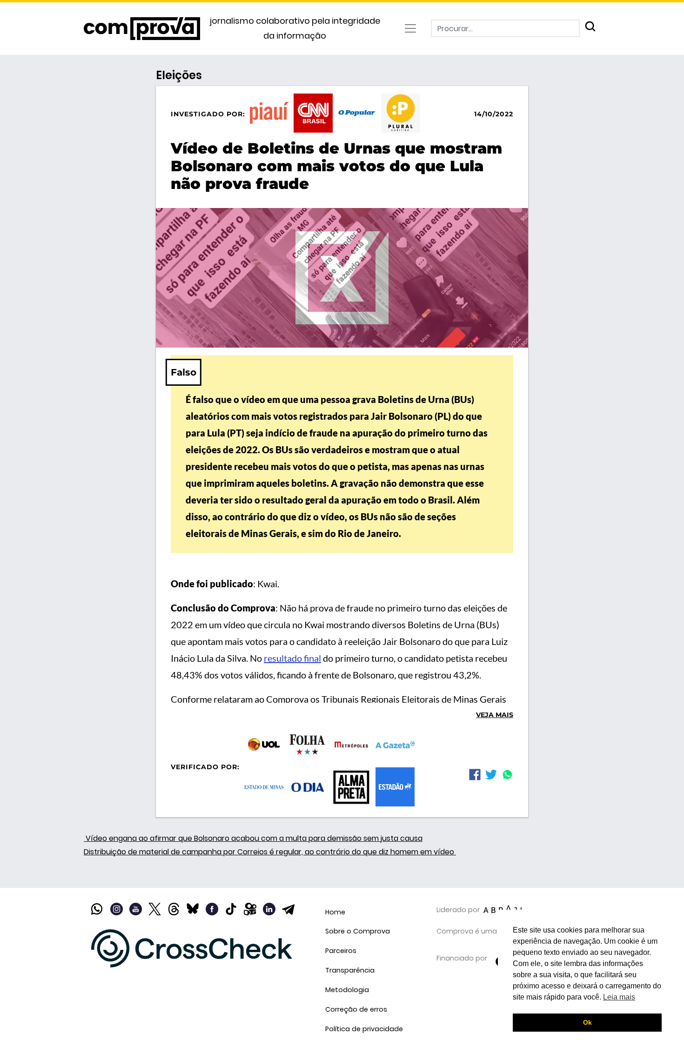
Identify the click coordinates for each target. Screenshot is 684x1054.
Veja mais (494, 715)
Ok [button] (587, 1022)
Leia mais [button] (619, 997)
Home (335, 912)
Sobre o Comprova (357, 931)
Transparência (350, 970)
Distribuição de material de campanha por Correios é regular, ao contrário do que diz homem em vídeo (270, 851)
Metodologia (347, 989)
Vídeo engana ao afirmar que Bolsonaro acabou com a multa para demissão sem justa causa (253, 838)
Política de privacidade (364, 1029)
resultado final (292, 658)
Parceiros (340, 950)
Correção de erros (356, 1009)
